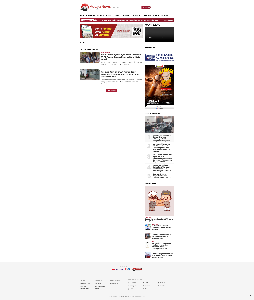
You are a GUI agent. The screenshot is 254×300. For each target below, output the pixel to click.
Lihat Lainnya (111, 90)
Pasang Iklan (115, 284)
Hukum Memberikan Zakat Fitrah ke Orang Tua (159, 220)
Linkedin (147, 286)
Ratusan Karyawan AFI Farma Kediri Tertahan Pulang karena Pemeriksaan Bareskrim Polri (120, 74)
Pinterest (162, 283)
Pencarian (146, 7)
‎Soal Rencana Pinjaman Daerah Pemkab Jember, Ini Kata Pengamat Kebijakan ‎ (162, 138)
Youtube (162, 286)
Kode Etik (98, 281)
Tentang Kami (85, 284)
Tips (149, 217)
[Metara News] (95, 7)
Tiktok (131, 289)
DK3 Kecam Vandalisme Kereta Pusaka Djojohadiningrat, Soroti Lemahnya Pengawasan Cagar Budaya (162, 158)
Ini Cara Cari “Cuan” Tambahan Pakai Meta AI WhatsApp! (162, 227)
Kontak (98, 284)
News (108, 52)
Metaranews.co (126, 297)
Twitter (147, 283)
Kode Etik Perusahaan (84, 288)
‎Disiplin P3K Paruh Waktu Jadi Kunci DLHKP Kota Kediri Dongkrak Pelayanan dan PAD (107, 20)
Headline (104, 52)
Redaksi (82, 281)
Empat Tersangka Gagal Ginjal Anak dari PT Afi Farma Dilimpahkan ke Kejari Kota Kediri (121, 57)
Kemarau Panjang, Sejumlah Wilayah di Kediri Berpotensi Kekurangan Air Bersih (162, 168)
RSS (146, 289)
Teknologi (155, 224)
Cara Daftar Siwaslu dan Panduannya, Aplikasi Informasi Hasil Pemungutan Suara (161, 245)
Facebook (133, 283)
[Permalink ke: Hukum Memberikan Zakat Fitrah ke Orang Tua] (159, 201)
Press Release (115, 281)
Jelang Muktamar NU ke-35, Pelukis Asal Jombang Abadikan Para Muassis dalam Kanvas (161, 147)
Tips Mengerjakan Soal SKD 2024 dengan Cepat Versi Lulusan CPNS (162, 255)
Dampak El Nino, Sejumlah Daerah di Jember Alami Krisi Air (162, 176)
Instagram (133, 286)
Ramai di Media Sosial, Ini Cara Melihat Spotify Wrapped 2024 (161, 236)
